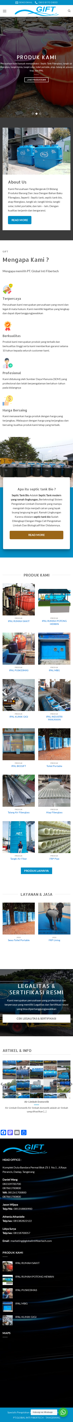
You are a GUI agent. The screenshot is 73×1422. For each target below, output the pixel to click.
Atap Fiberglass (54, 812)
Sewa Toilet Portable (19, 940)
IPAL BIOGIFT (18, 766)
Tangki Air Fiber (18, 858)
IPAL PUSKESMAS (18, 670)
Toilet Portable (54, 766)
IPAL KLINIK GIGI (19, 716)
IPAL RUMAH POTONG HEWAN (54, 622)
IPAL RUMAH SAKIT (19, 621)
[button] (5, 11)
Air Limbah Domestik (36, 1101)
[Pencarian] (69, 11)
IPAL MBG (54, 670)
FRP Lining (54, 940)
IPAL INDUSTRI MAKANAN (54, 718)
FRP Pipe (54, 858)
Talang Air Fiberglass (19, 812)
